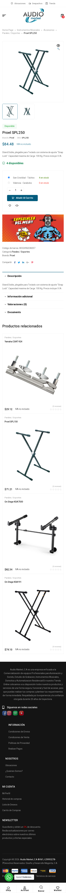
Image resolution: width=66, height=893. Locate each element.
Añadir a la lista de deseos (10, 205)
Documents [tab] (14, 312)
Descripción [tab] (14, 276)
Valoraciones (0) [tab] (17, 304)
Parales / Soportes (11, 33)
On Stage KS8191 (13, 582)
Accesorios (49, 30)
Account (25, 890)
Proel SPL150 (11, 421)
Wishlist (57, 890)
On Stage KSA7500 (14, 501)
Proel (12, 137)
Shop (8, 890)
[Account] (24, 887)
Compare (17, 205)
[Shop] (8, 887)
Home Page (7, 30)
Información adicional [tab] (20, 296)
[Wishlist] (57, 887)
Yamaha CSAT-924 (13, 341)
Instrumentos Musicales (28, 30)
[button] (58, 47)
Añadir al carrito (24, 198)
